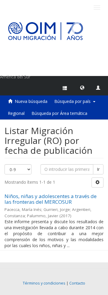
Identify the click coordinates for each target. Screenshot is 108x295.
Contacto (77, 283)
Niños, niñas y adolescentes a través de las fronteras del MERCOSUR (50, 199)
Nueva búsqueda (31, 101)
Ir (98, 169)
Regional (16, 113)
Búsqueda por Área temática (59, 113)
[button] (82, 87)
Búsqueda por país (73, 101)
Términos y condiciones (44, 283)
